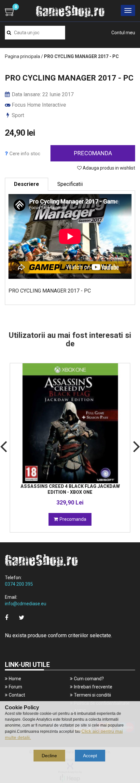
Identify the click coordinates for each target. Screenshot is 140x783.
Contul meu (123, 32)
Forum (15, 686)
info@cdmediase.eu (25, 603)
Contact (17, 695)
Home (15, 678)
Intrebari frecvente (93, 686)
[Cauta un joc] (9, 32)
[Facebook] (6, 617)
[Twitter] (21, 617)
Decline (49, 755)
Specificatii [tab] (70, 184)
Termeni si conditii (92, 695)
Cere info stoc (24, 154)
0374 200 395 (19, 584)
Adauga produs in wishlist (108, 168)
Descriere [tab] (26, 184)
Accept (90, 755)
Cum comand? (89, 678)
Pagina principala (22, 56)
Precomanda (93, 153)
